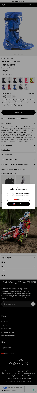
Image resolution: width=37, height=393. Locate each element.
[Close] (32, 187)
